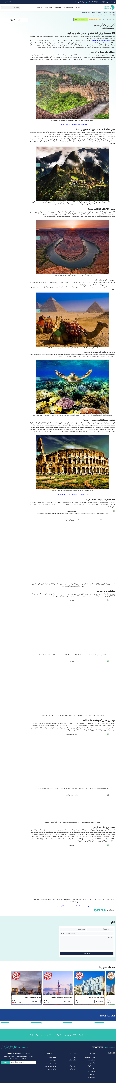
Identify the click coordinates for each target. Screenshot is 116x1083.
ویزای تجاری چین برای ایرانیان (61, 997)
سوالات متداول (91, 1060)
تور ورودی (39, 7)
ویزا (78, 7)
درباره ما (106, 2)
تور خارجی (58, 7)
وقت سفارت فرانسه (50, 1063)
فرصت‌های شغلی (90, 1066)
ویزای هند (53, 1060)
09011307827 (97, 1047)
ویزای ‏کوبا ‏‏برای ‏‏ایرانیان (96, 997)
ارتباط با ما (100, 2)
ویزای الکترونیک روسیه (33, 997)
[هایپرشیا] (105, 7)
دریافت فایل (91, 1077)
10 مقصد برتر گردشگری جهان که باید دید (92, 12)
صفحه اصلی (112, 12)
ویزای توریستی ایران (50, 1066)
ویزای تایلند (52, 1057)
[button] (99, 19)
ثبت (5, 1062)
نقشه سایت (91, 1072)
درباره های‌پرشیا (90, 1063)
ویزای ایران (48, 7)
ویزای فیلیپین (52, 1069)
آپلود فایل (92, 1074)
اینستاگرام (112, 2)
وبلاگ (105, 12)
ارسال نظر (87, 953)
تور (74, 1063)
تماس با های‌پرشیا (90, 1057)
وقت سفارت (69, 7)
